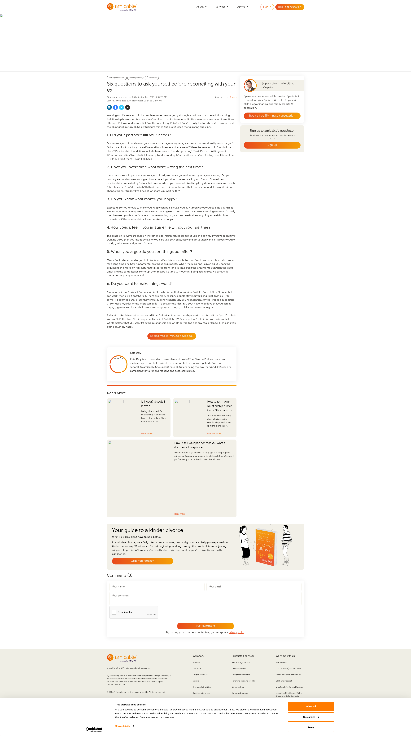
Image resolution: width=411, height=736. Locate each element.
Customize (309, 717)
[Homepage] (122, 7)
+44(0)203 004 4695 (292, 669)
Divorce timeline (239, 669)
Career (196, 681)
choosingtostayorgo (137, 78)
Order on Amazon (142, 561)
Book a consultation (289, 7)
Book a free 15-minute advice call (171, 336)
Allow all (311, 706)
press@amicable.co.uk (291, 675)
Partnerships (281, 663)
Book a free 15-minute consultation (272, 115)
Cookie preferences (201, 693)
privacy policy (236, 632)
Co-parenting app (240, 693)
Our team (197, 669)
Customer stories (200, 675)
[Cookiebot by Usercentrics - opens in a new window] (94, 729)
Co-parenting (238, 687)
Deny (311, 727)
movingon (153, 78)
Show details (122, 726)
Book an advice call (284, 681)
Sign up (272, 145)
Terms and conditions (202, 687)
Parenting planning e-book (243, 681)
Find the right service (241, 663)
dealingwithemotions (116, 78)
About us (196, 663)
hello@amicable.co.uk (293, 687)
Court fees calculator (241, 675)
